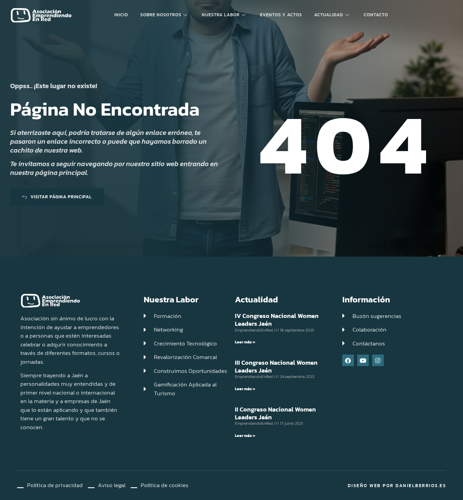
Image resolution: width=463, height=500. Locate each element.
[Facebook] (348, 360)
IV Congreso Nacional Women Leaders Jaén (277, 319)
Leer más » (245, 342)
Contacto (376, 15)
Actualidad (328, 15)
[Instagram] (378, 360)
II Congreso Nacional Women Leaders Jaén (275, 413)
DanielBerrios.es (421, 485)
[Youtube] (363, 360)
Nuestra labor (221, 15)
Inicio (121, 15)
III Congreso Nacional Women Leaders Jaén (276, 366)
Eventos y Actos (281, 15)
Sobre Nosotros (160, 15)
